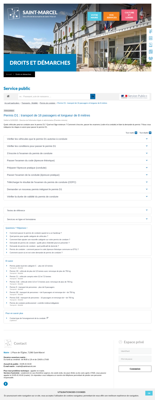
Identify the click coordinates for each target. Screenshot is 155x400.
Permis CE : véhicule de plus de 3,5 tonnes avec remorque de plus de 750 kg (40, 271)
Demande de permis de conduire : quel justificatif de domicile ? (34, 246)
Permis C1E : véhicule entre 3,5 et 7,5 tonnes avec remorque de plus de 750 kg (41, 282)
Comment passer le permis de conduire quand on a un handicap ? (36, 233)
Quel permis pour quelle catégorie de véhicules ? (29, 236)
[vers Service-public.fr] (134, 97)
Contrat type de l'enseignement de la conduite (28, 318)
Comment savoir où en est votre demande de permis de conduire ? (36, 253)
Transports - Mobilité (30, 103)
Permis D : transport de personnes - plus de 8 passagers (32, 287)
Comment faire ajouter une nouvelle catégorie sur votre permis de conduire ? (40, 239)
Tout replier (130, 133)
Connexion (135, 369)
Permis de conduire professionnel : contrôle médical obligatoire (34, 303)
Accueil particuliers (12, 103)
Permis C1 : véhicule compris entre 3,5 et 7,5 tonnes (30, 276)
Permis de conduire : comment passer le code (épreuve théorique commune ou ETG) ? (44, 249)
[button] (77, 139)
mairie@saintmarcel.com (26, 366)
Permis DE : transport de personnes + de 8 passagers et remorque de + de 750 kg (42, 292)
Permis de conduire (48, 103)
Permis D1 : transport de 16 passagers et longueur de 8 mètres (82, 103)
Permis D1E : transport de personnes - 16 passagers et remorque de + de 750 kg (42, 298)
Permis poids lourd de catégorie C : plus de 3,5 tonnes (31, 266)
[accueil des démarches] (8, 96)
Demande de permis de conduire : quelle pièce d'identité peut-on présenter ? (40, 243)
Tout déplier (144, 133)
